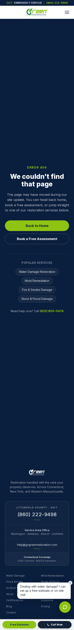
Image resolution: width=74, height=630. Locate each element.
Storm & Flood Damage (37, 298)
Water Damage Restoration (37, 271)
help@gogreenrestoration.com (37, 544)
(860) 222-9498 (57, 2)
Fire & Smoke (14, 581)
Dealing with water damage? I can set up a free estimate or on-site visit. (43, 590)
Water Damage (15, 575)
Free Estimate (19, 624)
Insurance (47, 600)
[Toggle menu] (67, 12)
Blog (9, 606)
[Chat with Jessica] (65, 607)
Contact (11, 612)
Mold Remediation (37, 280)
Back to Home (37, 226)
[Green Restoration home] (37, 12)
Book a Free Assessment (37, 239)
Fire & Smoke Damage (37, 289)
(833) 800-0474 (52, 311)
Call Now (57, 624)
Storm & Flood (50, 581)
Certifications (14, 600)
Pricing (45, 606)
